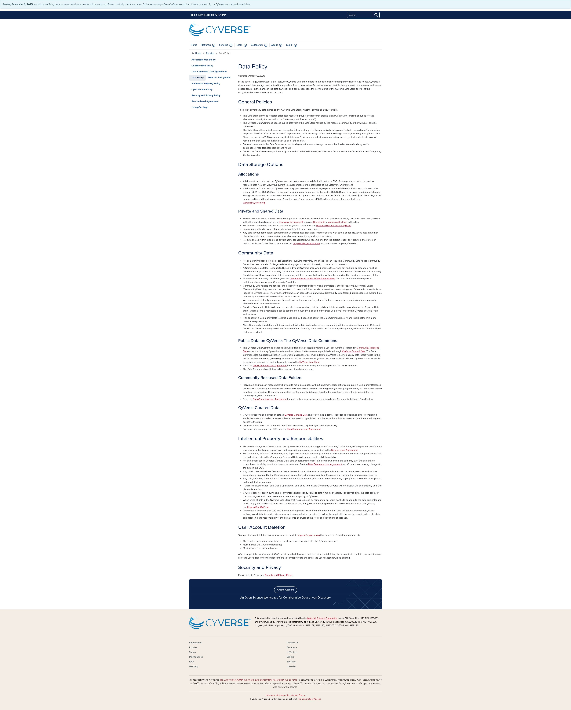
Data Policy (198, 77)
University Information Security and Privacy (285, 695)
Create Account (285, 589)
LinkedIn (291, 666)
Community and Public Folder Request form (312, 278)
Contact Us (292, 642)
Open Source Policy (202, 89)
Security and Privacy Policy (278, 575)
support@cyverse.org (254, 202)
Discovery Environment (291, 222)
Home (194, 45)
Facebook (292, 647)
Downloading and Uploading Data (333, 225)
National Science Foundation (322, 618)
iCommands (319, 222)
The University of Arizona (309, 699)
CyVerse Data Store (309, 362)
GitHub (290, 656)
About (274, 45)
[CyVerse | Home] (220, 29)
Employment (195, 642)
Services (223, 45)
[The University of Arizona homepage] (208, 15)
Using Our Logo (200, 107)
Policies (210, 53)
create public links (337, 222)
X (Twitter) (292, 652)
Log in (289, 45)
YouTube (291, 661)
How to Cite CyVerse (258, 507)
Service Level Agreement (344, 450)
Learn (239, 45)
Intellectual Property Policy (206, 83)
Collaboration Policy (202, 65)
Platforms (206, 45)
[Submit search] (376, 15)
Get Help (193, 666)
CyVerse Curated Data (353, 351)
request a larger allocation (306, 243)
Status (192, 652)
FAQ (191, 661)
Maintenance (196, 656)
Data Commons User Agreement (270, 365)
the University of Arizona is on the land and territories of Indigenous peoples (258, 679)
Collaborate (257, 45)
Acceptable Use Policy (203, 59)
